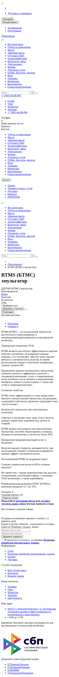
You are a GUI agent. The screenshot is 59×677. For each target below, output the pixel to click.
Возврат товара (16, 576)
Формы (11, 67)
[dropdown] (2, 3)
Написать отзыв (10, 498)
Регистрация (14, 30)
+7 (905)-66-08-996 (17, 112)
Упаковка (13, 78)
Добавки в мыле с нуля (20, 188)
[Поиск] (36, 93)
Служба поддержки (11, 565)
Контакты (13, 573)
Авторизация (15, 28)
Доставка (12, 191)
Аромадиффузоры (17, 58)
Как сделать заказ (17, 570)
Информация (8, 545)
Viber (10, 104)
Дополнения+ (15, 64)
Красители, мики (17, 61)
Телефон (12, 586)
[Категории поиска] (2, 39)
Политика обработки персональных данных (31, 554)
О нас (11, 551)
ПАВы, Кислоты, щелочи (21, 72)
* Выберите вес (9, 305)
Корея (4, 294)
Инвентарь (13, 81)
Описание (13, 323)
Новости (12, 194)
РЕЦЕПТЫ (14, 197)
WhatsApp (13, 106)
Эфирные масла (16, 52)
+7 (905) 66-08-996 (11, 95)
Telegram (12, 109)
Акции (11, 185)
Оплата (11, 556)
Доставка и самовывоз (20, 13)
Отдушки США (16, 55)
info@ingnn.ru (15, 598)
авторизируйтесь (25, 501)
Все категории (15, 44)
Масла (11, 50)
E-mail (11, 101)
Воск (10, 75)
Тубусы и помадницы (19, 47)
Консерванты (15, 84)
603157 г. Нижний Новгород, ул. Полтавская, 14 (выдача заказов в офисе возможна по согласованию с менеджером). (32, 611)
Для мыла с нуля (16, 70)
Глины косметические (19, 87)
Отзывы (13, 326)
